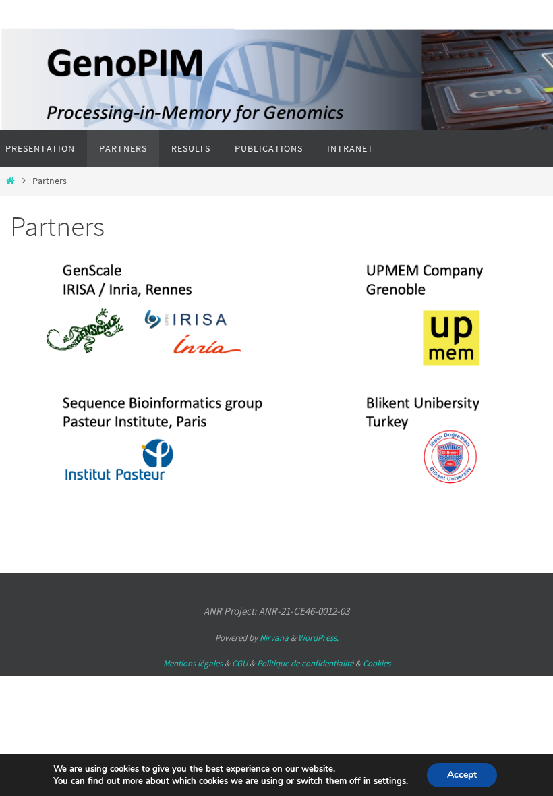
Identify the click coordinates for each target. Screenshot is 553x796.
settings (390, 781)
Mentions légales (193, 663)
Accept (462, 774)
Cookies (376, 663)
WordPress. (318, 638)
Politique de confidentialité (305, 663)
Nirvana (274, 638)
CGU (240, 663)
